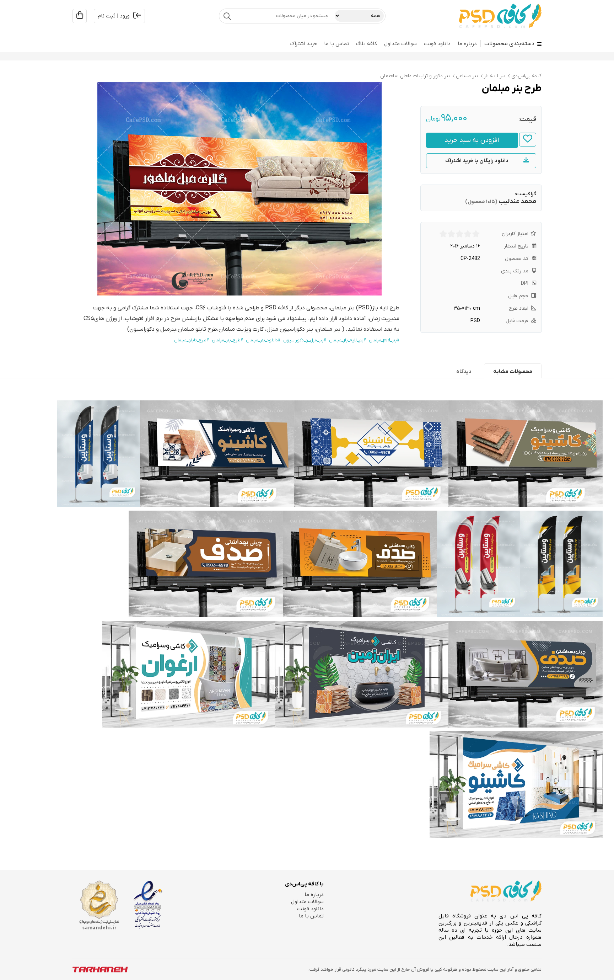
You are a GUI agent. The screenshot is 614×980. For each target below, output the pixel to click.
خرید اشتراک (303, 43)
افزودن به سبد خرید (472, 140)
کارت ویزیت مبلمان (241, 329)
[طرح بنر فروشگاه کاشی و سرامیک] (361, 674)
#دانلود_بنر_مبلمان (263, 340)
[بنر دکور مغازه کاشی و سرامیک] (188, 674)
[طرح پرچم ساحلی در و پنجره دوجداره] (98, 453)
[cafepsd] (500, 16)
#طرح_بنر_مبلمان (227, 340)
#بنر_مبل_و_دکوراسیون (304, 340)
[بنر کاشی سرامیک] (525, 453)
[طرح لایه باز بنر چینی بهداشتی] (525, 674)
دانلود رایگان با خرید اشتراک (476, 160)
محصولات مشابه (512, 371)
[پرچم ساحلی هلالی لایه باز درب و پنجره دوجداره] (561, 564)
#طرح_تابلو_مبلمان (191, 340)
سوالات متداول (400, 43)
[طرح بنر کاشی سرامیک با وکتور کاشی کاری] (371, 453)
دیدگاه (464, 371)
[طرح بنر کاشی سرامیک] (217, 453)
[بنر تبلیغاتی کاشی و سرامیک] (516, 784)
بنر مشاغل (467, 76)
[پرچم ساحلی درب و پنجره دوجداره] (478, 564)
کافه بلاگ (366, 43)
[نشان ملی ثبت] (99, 905)
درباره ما (467, 43)
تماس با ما (336, 43)
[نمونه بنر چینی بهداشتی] (206, 564)
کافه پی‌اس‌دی (526, 76)
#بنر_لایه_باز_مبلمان (347, 340)
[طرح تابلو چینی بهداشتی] (360, 564)
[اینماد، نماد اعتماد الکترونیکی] (148, 904)
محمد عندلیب (517, 201)
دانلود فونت (437, 43)
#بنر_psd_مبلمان (384, 340)
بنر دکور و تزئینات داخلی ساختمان (415, 76)
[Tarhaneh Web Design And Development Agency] (100, 969)
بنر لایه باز (494, 76)
